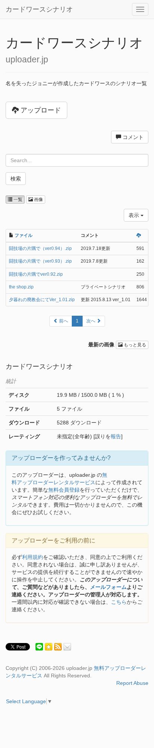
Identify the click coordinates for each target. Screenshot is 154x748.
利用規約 (32, 557)
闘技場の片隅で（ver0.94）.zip (40, 248)
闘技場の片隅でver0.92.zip (36, 274)
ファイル (24, 235)
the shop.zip (21, 287)
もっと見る (134, 344)
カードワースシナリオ (39, 9)
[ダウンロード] (138, 235)
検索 (15, 179)
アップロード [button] (40, 110)
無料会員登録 (64, 490)
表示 (135, 215)
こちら (119, 602)
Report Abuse (132, 683)
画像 (38, 199)
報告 (116, 436)
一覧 (17, 199)
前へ (63, 321)
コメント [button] (132, 137)
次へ (91, 321)
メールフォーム (108, 587)
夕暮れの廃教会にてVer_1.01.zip (42, 299)
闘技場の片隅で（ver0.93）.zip (40, 261)
